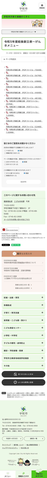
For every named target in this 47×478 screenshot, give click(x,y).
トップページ (11, 393)
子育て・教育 (30, 393)
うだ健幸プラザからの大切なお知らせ (18, 278)
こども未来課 (19, 201)
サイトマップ (6, 445)
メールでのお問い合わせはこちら (17, 219)
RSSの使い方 (25, 448)
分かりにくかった (12, 164)
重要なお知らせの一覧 (22, 285)
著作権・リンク (19, 445)
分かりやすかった (12, 162)
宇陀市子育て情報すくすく (29, 395)
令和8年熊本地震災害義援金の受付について (20, 262)
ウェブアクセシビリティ (10, 448)
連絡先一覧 (33, 438)
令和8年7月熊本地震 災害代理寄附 (17, 270)
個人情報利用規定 (32, 445)
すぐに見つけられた (13, 173)
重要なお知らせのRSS (22, 288)
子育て (37, 393)
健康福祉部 (8, 201)
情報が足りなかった (13, 153)
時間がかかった (11, 175)
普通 (21, 150)
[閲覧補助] (42, 6)
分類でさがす (20, 393)
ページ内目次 (11, 59)
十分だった (10, 150)
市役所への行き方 (11, 438)
